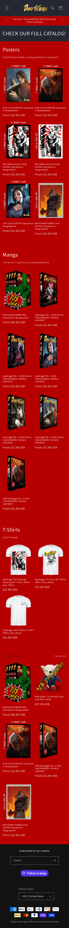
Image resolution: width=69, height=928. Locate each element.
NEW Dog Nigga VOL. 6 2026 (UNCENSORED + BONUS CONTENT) (16, 501)
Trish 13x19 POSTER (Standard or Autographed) (18, 224)
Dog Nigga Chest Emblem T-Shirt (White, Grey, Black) (18, 631)
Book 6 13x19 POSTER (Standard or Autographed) (50, 109)
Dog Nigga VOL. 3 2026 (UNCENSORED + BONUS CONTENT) (46, 379)
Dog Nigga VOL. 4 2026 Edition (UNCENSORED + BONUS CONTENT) (17, 440)
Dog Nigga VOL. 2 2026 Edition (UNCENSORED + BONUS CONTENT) (17, 379)
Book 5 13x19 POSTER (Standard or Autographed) (18, 109)
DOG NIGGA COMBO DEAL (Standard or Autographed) (16, 316)
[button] (7, 8)
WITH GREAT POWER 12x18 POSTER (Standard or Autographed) (47, 226)
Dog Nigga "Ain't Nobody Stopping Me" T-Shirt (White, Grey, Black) (16, 582)
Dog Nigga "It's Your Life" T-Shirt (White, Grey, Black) (50, 581)
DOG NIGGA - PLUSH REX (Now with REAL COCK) (49, 698)
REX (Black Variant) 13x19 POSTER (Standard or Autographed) (15, 167)
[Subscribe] (55, 860)
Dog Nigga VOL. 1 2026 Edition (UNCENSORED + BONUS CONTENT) (49, 317)
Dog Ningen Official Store (29, 921)
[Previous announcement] (6, 21)
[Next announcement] (62, 21)
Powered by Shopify (50, 921)
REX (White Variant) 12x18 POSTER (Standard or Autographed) (47, 167)
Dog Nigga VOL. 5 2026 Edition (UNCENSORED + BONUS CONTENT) (49, 440)
